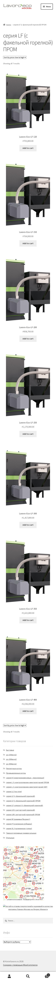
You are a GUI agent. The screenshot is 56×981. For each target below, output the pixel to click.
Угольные (10, 838)
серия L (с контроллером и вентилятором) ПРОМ (27, 782)
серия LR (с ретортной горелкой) (20, 810)
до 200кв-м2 (11, 759)
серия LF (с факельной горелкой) (20, 796)
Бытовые (10, 750)
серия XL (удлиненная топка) (19, 828)
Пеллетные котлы (14, 768)
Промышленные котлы (16, 773)
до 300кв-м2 (11, 764)
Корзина (43, 974)
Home (8, 24)
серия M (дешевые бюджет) (18, 819)
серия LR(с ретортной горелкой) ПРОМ (23, 814)
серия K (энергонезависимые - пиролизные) (25, 778)
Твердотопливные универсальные (21, 833)
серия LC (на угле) (14, 791)
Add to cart (28, 148)
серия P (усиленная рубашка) (19, 824)
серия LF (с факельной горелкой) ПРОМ (23, 801)
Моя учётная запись (9, 976)
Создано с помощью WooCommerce (20, 965)
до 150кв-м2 (11, 755)
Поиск (28, 976)
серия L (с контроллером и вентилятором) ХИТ (26, 787)
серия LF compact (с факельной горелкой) (24, 805)
